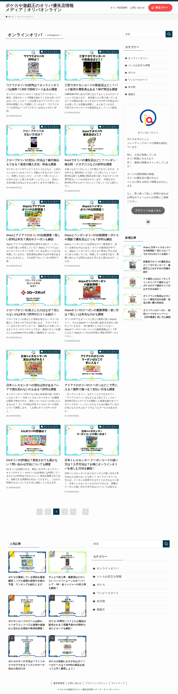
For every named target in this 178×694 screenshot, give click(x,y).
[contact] (148, 222)
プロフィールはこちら (148, 210)
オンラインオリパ (138, 58)
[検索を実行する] (168, 34)
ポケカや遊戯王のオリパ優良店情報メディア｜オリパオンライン (40, 7)
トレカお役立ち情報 (139, 65)
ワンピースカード (138, 79)
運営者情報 (58, 683)
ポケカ (131, 72)
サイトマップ (118, 683)
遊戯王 (131, 94)
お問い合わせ (75, 683)
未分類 (131, 87)
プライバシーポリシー (96, 683)
